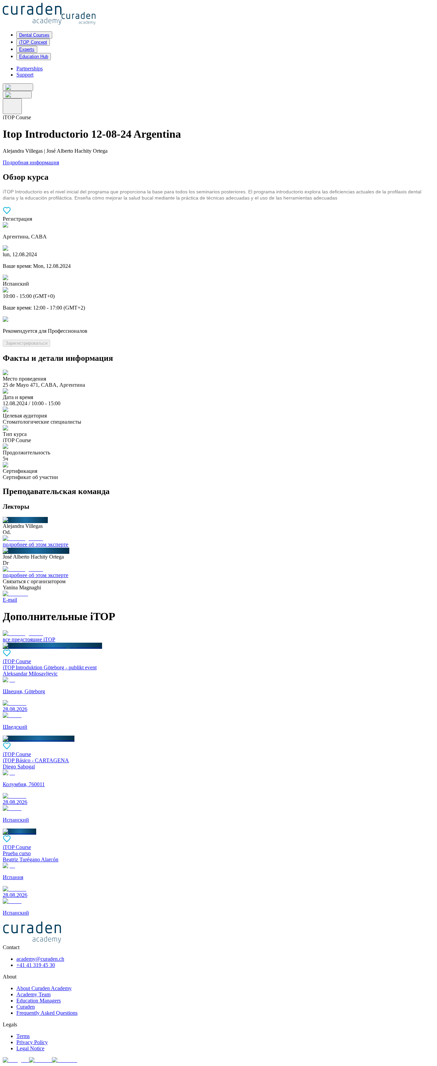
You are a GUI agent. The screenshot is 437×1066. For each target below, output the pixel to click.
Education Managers (38, 1000)
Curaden (25, 1007)
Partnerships (29, 68)
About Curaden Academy (44, 988)
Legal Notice (30, 1048)
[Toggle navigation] (12, 106)
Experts (26, 49)
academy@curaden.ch (40, 959)
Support (24, 75)
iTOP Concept (33, 42)
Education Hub (33, 56)
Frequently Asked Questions (46, 1013)
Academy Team (33, 994)
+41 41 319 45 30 (35, 965)
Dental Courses (34, 35)
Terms (23, 1036)
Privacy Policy (32, 1042)
